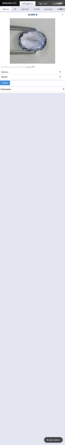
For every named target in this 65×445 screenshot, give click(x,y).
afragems (29, 67)
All (15, 9)
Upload (57, 3)
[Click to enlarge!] (32, 41)
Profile (37, 9)
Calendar (25, 9)
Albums (5, 9)
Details (4, 77)
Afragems (27, 3)
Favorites (49, 9)
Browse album (53, 440)
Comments (6, 89)
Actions (4, 72)
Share (5, 83)
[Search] (61, 9)
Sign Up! (42, 3)
